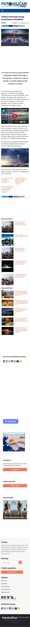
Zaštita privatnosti (6, 589)
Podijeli (16, 25)
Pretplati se (15, 469)
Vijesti (3, 23)
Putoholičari (9, 617)
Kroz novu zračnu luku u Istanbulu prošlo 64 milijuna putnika (7, 188)
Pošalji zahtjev (15, 485)
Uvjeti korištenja (5, 586)
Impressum (4, 580)
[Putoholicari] (14, 4)
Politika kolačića (5, 592)
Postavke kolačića (24, 617)
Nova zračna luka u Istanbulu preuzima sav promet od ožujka (21, 179)
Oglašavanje (4, 583)
